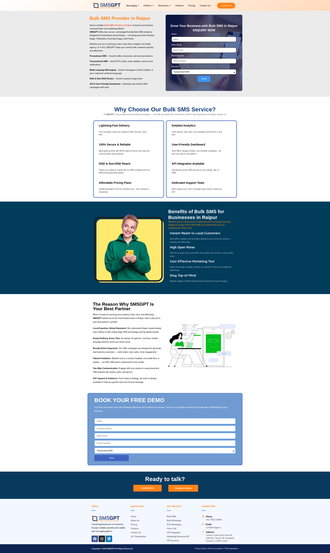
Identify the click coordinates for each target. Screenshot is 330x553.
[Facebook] (95, 539)
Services (175, 66)
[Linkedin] (109, 539)
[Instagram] (102, 539)
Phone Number (177, 56)
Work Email (176, 45)
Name (174, 34)
